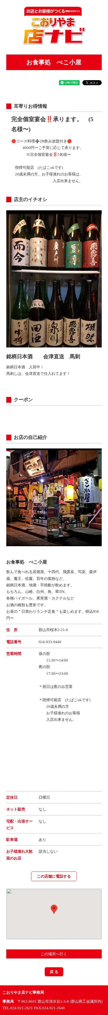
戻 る (54, 972)
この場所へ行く (54, 954)
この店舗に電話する (54, 876)
